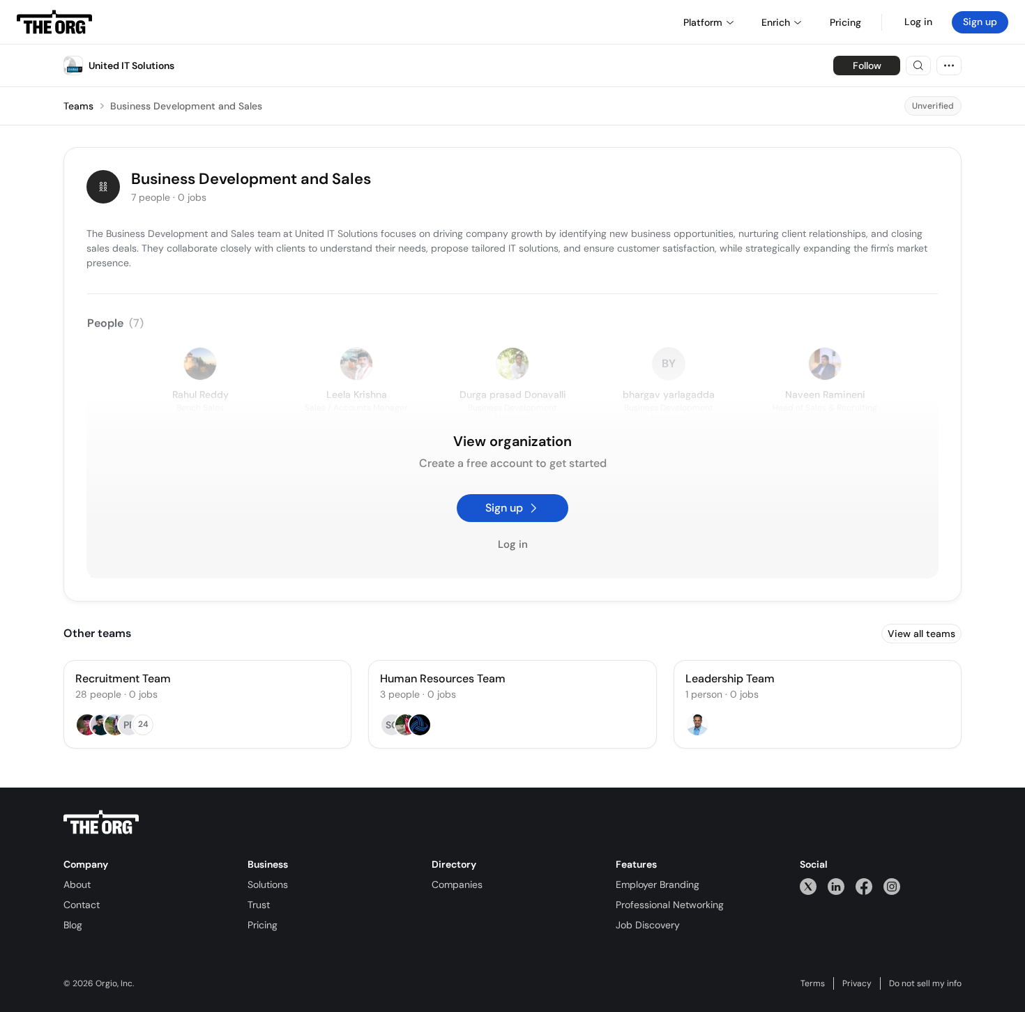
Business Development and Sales (186, 106)
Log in (918, 21)
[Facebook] (864, 886)
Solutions (268, 884)
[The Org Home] (54, 22)
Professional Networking (670, 904)
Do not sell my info (925, 983)
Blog (72, 925)
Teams (78, 106)
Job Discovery (648, 925)
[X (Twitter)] (808, 886)
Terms (812, 983)
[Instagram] (891, 886)
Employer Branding (657, 884)
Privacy (857, 983)
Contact (81, 904)
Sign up (980, 21)
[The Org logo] (101, 822)
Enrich (775, 22)
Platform (702, 22)
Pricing (263, 925)
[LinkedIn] (836, 886)
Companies (457, 884)
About (77, 884)
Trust (259, 904)
